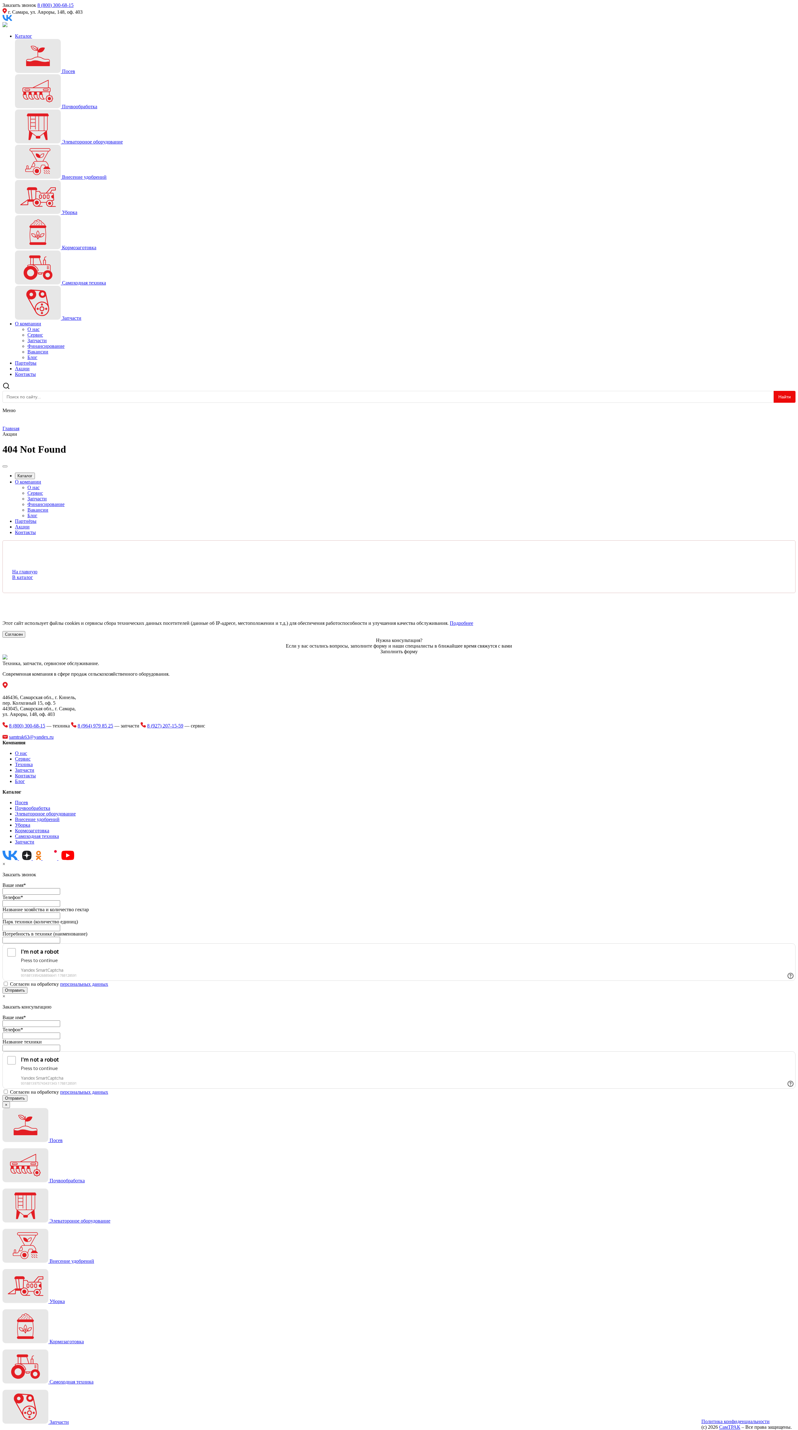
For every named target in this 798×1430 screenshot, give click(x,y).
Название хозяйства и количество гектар (45, 909)
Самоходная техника (37, 836)
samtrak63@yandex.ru (31, 737)
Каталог (23, 36)
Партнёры (25, 363)
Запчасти (37, 340)
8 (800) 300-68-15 (55, 5)
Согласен (14, 634)
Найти (784, 396)
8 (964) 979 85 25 (95, 725)
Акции (22, 368)
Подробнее (461, 623)
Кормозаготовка (32, 830)
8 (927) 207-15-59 (165, 725)
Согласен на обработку (59, 984)
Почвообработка (32, 808)
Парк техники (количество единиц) (40, 921)
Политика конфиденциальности (735, 1421)
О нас (33, 329)
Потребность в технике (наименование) (44, 933)
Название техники (22, 1041)
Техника (24, 764)
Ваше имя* (14, 885)
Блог (32, 357)
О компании (28, 323)
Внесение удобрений (37, 819)
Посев (21, 802)
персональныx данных (84, 984)
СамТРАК (729, 1427)
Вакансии (37, 351)
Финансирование (46, 346)
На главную (24, 571)
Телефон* (12, 897)
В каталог (22, 577)
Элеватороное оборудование (45, 813)
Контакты (25, 374)
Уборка (22, 825)
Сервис (35, 335)
